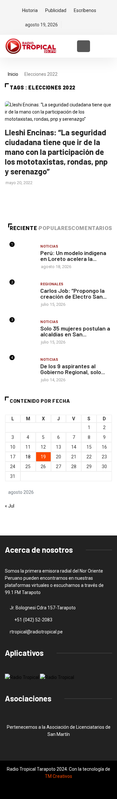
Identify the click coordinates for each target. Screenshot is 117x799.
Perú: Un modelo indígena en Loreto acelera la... (73, 255)
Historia (30, 10)
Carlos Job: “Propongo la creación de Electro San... (73, 293)
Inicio (13, 74)
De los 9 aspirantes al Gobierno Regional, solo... (72, 368)
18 (28, 456)
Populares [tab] (55, 228)
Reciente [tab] (23, 228)
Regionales (51, 284)
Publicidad (55, 10)
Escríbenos (85, 10)
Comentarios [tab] (92, 228)
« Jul (9, 505)
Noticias (49, 246)
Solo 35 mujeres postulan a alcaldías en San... (75, 331)
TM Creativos (58, 776)
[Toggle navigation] (83, 46)
